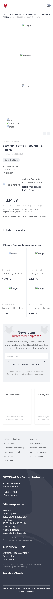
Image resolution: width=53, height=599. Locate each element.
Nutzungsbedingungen (29, 374)
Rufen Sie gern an (31, 190)
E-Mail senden (11, 495)
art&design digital (43, 589)
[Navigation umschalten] (48, 5)
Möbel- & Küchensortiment (16, 14)
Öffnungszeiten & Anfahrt (16, 552)
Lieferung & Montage (32, 205)
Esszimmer (33, 14)
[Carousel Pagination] (11, 123)
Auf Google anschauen (14, 420)
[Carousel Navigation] (26, 134)
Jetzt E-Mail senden (32, 186)
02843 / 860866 (11, 491)
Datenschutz (12, 374)
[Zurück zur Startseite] (5, 5)
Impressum (9, 559)
